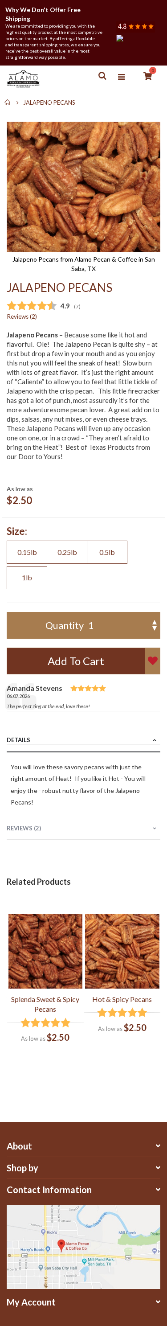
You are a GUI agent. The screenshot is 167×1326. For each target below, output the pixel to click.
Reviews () (22, 316)
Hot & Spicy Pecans (122, 999)
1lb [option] (27, 577)
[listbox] (83, 566)
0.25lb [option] (67, 552)
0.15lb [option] (27, 552)
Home (7, 103)
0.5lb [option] (107, 552)
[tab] (83, 740)
